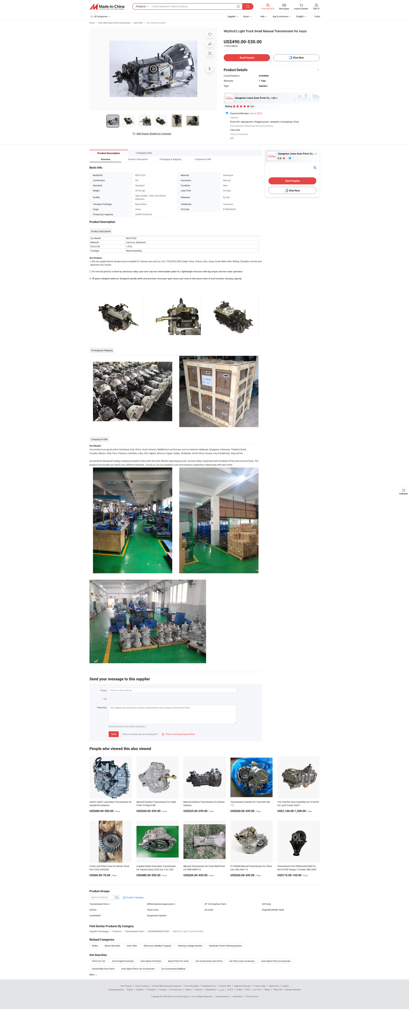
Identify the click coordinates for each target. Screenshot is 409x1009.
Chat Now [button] (298, 57)
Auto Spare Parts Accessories (275, 961)
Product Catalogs (134, 897)
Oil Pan (92, 909)
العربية (221, 989)
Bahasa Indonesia (293, 989)
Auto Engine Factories (123, 961)
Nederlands (211, 989)
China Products (142, 986)
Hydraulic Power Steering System (225, 945)
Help (262, 16)
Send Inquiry (247, 57)
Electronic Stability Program (157, 945)
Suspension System (156, 915)
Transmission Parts (99, 903)
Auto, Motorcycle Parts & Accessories (114, 22)
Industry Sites (225, 986)
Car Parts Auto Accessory (242, 961)
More (92, 974)
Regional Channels (242, 986)
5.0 (280, 158)
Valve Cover (153, 909)
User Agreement (222, 996)
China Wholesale (191, 986)
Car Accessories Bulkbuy (173, 968)
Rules (317, 16)
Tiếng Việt (277, 989)
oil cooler (208, 909)
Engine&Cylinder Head (273, 909)
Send (113, 734)
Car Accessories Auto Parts (208, 961)
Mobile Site (273, 986)
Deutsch (198, 989)
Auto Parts (138, 22)
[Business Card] (314, 167)
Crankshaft (95, 915)
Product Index (260, 986)
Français (163, 989)
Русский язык (176, 989)
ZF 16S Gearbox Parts (215, 903)
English (130, 989)
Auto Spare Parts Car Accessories (137, 968)
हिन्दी (247, 989)
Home (92, 22)
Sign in (316, 8)
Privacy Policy (252, 996)
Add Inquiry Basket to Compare (153, 133)
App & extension (281, 16)
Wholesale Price (209, 986)
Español (139, 989)
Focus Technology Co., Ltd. (183, 996)
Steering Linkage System (190, 945)
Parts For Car (98, 961)
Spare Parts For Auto (178, 961)
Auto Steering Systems (156, 22)
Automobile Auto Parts (103, 968)
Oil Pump (266, 903)
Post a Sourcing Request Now (178, 734)
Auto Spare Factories (150, 961)
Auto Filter (132, 945)
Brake (95, 945)
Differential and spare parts (160, 903)
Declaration (238, 996)
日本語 (239, 989)
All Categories (100, 16)
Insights (285, 986)
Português (151, 989)
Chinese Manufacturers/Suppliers (166, 986)
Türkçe (267, 989)
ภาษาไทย (257, 989)
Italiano (188, 989)
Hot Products (126, 986)
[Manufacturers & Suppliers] (106, 6)
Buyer (246, 16)
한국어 (230, 989)
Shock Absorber (112, 945)
